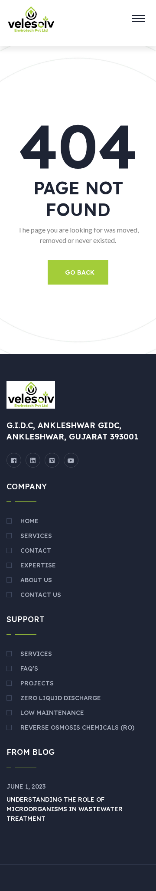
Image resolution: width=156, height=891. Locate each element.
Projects (37, 683)
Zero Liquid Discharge (60, 698)
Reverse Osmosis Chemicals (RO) (77, 727)
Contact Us (40, 595)
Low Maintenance (52, 713)
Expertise (38, 565)
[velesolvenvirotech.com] (30, 18)
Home (29, 521)
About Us (36, 580)
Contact (35, 550)
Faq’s (29, 668)
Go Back (79, 272)
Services (36, 536)
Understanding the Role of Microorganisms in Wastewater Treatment (64, 809)
